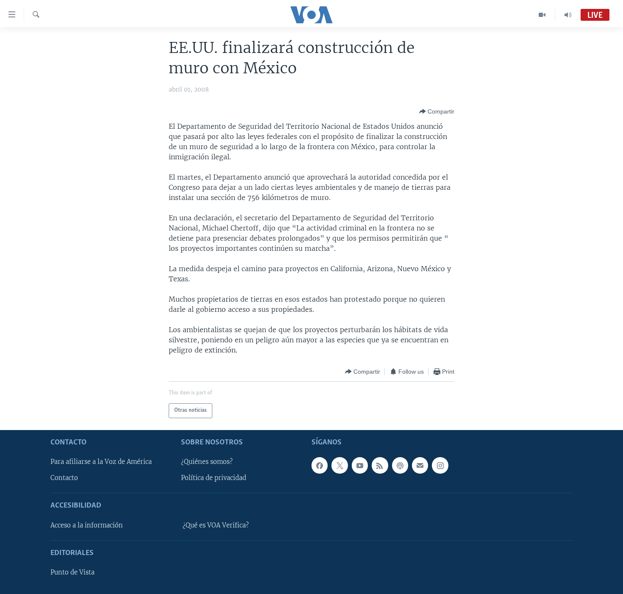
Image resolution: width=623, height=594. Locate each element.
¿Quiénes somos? (207, 462)
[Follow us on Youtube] (360, 465)
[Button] (436, 111)
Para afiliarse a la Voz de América (101, 462)
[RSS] (380, 465)
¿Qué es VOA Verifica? (216, 525)
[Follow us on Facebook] (320, 465)
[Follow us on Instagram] (440, 465)
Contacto (64, 478)
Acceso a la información (86, 525)
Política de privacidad (213, 478)
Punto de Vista (72, 572)
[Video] (542, 14)
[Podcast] (400, 465)
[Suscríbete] (420, 465)
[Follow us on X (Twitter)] (339, 465)
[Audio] (568, 14)
